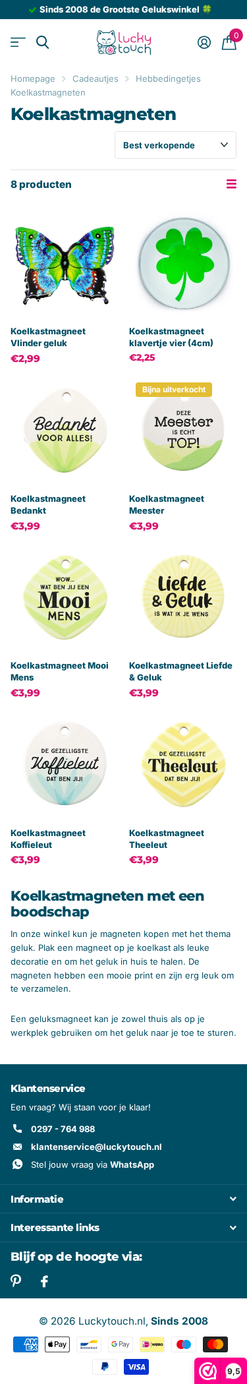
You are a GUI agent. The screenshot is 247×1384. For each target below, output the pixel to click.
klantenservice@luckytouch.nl (96, 1146)
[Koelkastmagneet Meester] (183, 430)
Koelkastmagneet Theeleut (166, 838)
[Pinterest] (16, 1281)
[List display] (231, 184)
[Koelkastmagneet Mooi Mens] (65, 597)
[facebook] (44, 1282)
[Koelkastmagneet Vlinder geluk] (65, 263)
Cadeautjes (95, 78)
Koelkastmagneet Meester (166, 504)
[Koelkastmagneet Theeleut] (183, 764)
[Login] (204, 42)
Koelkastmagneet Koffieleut (48, 838)
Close (123, 1199)
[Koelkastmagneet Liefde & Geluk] (183, 597)
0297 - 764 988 (63, 1129)
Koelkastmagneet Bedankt (48, 504)
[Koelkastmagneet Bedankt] (65, 430)
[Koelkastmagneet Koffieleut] (65, 764)
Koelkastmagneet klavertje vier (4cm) (171, 337)
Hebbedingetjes (168, 78)
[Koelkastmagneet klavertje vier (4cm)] (183, 263)
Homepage (33, 78)
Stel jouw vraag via (92, 1164)
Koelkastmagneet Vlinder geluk (48, 337)
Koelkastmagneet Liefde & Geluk (181, 671)
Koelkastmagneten (48, 92)
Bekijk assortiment (18, 42)
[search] (42, 42)
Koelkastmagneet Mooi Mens (60, 671)
